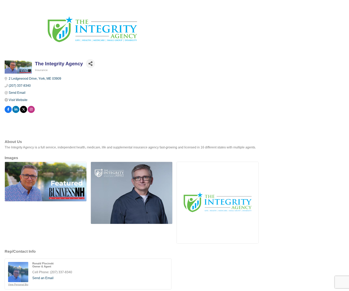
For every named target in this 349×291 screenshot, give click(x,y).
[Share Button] (90, 63)
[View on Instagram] (31, 112)
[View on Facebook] (8, 112)
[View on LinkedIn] (15, 112)
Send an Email (43, 278)
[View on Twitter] (23, 112)
